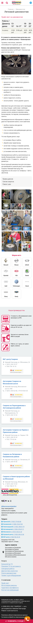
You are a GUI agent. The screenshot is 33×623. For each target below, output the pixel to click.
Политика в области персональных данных (14, 615)
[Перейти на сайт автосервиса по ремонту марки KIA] (16, 272)
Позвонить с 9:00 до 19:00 (17, 621)
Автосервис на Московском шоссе (15, 555)
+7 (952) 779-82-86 (15, 521)
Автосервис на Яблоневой (13, 553)
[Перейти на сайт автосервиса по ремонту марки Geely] (16, 293)
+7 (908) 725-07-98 (17, 524)
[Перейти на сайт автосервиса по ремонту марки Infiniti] (27, 262)
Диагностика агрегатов (9, 571)
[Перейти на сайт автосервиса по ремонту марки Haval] (27, 283)
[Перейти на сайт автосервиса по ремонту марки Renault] (5, 262)
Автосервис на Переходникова (14, 551)
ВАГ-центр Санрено (10, 556)
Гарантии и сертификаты (10, 588)
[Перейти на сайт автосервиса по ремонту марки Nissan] (16, 262)
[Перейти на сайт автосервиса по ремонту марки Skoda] (27, 272)
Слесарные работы (7, 569)
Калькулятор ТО (7, 564)
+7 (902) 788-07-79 (18, 526)
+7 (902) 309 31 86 (18, 534)
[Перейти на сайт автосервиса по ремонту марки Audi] (5, 283)
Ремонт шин (7, 184)
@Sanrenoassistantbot (8, 506)
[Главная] (16, 492)
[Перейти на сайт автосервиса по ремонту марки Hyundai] (5, 272)
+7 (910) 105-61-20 (16, 532)
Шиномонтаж (20, 9)
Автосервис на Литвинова (13, 547)
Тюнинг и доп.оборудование (11, 575)
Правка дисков (8, 179)
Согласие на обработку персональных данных (15, 617)
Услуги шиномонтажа (8, 573)
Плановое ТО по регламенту (11, 566)
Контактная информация (10, 590)
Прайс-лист (5, 583)
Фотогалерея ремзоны (9, 585)
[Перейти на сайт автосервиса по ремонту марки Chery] (5, 293)
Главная (11, 9)
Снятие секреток (8, 181)
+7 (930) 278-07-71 (18, 529)
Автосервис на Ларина (12, 549)
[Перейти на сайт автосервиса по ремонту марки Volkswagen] (16, 283)
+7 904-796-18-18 (15, 537)
